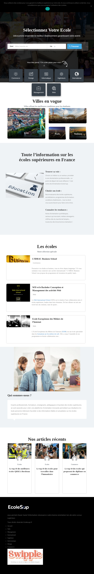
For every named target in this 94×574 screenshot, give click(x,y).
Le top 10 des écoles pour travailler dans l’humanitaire (47, 471)
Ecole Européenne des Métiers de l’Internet (47, 320)
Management (11, 532)
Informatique (11, 541)
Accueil (9, 526)
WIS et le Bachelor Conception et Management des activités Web (47, 289)
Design (9, 544)
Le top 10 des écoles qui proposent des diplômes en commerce (75, 471)
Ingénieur (10, 538)
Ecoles (19, 464)
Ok (48, 9)
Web (34, 294)
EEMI (64, 332)
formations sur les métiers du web (48, 334)
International (11, 535)
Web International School (42, 300)
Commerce (36, 263)
